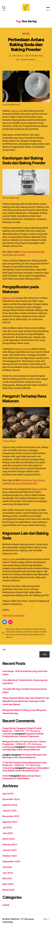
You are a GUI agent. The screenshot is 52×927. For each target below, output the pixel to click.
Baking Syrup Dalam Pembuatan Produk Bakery (21, 777)
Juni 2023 (7, 833)
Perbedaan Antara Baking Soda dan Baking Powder (26, 44)
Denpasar (19, 632)
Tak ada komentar (27, 59)
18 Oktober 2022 (36, 56)
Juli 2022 (7, 867)
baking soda (17, 111)
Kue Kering (10, 634)
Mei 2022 (7, 878)
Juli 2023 (7, 827)
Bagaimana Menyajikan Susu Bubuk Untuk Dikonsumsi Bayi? (25, 769)
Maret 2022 (8, 889)
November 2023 (10, 816)
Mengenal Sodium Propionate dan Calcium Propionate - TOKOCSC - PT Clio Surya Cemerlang (24, 744)
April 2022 (7, 884)
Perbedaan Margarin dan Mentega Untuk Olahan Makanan (24, 748)
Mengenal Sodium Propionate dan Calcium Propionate (23, 735)
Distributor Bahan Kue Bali (35, 632)
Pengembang (21, 634)
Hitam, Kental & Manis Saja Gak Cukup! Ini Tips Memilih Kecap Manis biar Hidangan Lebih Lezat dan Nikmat (25, 701)
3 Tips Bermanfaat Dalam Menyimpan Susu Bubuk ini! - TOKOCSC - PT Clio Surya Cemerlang (24, 765)
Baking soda (8, 298)
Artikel (26, 33)
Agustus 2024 (9, 805)
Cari (4, 649)
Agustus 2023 (9, 822)
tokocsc (9, 637)
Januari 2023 (9, 850)
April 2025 (7, 793)
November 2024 (10, 799)
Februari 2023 (9, 844)
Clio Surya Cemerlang (13, 615)
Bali (12, 632)
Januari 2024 (9, 810)
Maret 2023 (8, 839)
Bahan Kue (10, 629)
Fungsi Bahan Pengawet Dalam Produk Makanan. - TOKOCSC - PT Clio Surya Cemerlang (22, 731)
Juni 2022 (7, 873)
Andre (5, 776)
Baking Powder (32, 629)
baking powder (22, 349)
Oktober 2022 (9, 856)
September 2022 (11, 861)
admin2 (20, 56)
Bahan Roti (20, 629)
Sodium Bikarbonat (36, 634)
